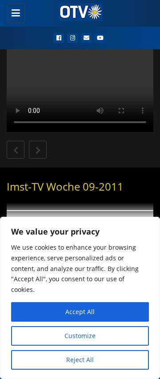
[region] (80, 298)
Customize (80, 335)
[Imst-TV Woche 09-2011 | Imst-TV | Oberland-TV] (78, 11)
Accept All (80, 311)
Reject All (80, 359)
